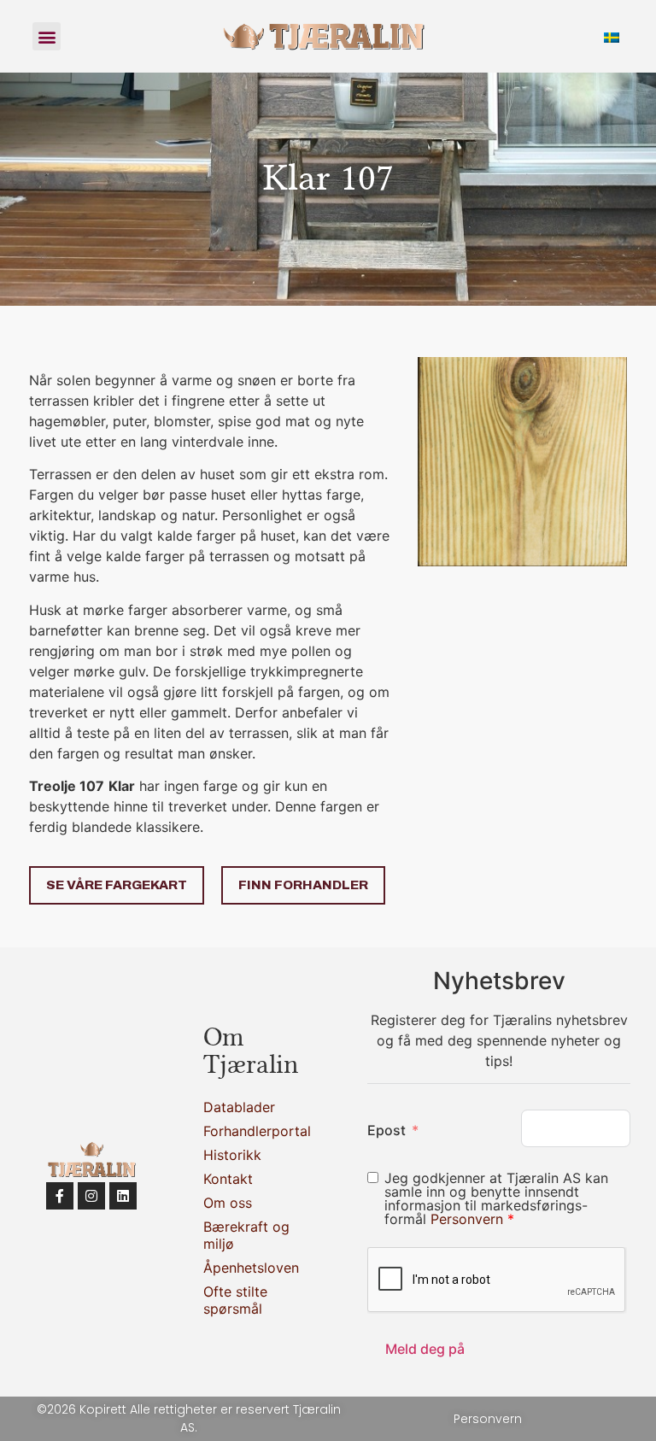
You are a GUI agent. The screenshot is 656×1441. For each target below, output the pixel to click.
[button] (46, 36)
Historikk (232, 1154)
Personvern (468, 1218)
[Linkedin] (123, 1196)
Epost (386, 1130)
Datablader (239, 1107)
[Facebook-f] (59, 1196)
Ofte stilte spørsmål (235, 1300)
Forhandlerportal (247, 1130)
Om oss (227, 1202)
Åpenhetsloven (247, 1267)
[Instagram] (91, 1196)
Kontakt (228, 1178)
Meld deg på (425, 1348)
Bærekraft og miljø (246, 1235)
